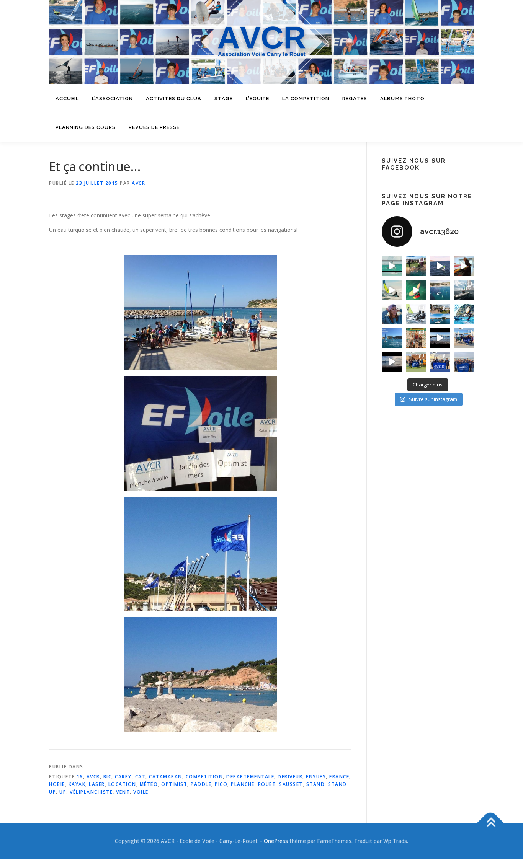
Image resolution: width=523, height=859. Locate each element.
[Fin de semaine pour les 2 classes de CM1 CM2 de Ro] (440, 314)
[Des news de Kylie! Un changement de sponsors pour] (392, 314)
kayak (77, 784)
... (87, 766)
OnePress (276, 840)
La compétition (305, 98)
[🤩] (440, 362)
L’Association (112, 98)
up (62, 792)
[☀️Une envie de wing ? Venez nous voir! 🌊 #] (416, 290)
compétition (204, 776)
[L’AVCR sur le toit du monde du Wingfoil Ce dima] (416, 338)
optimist (174, 784)
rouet (267, 784)
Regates (354, 98)
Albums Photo (402, 98)
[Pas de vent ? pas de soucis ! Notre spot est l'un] (416, 266)
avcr (93, 776)
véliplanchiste (91, 792)
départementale (250, 776)
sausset (291, 784)
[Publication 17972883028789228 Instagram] (440, 338)
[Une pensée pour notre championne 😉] (464, 314)
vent (123, 792)
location (122, 784)
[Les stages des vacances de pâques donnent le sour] (464, 290)
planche (243, 784)
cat (140, 776)
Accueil (67, 98)
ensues (316, 776)
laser (97, 784)
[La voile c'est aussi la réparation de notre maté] (464, 266)
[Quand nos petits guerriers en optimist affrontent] (392, 266)
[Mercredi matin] (464, 338)
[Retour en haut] (490, 822)
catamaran (165, 776)
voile (141, 792)
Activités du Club (173, 98)
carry (123, 776)
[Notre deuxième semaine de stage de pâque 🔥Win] (392, 290)
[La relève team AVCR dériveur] (464, 362)
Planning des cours (86, 127)
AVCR (138, 183)
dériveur (290, 776)
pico (221, 784)
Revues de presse (154, 127)
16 (80, 776)
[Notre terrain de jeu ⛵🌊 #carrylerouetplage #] (440, 290)
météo (149, 784)
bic (107, 776)
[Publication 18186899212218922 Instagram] (416, 362)
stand (315, 784)
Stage (223, 98)
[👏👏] (392, 338)
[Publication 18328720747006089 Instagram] (392, 362)
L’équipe (257, 98)
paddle (201, 784)
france (339, 776)
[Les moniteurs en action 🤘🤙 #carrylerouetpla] (440, 266)
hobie (57, 784)
